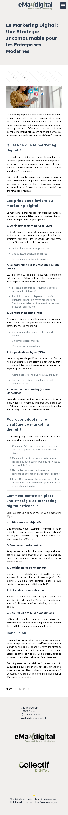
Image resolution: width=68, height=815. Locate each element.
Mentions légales (49, 802)
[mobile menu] (63, 5)
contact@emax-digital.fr (34, 718)
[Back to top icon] (34, 795)
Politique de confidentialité (24, 802)
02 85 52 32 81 (32, 714)
